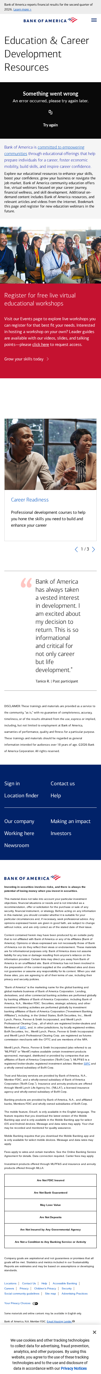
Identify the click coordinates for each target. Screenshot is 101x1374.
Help (56, 795)
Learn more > (22, 9)
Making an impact (70, 821)
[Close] (94, 1332)
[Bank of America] (50, 20)
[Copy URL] (50, 112)
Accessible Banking (65, 1283)
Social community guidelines (21, 1293)
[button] (94, 20)
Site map (50, 1293)
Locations (10, 1283)
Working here (19, 833)
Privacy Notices (74, 1368)
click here (40, 344)
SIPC (23, 1027)
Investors (61, 833)
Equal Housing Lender (59, 1321)
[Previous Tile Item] (76, 549)
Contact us (63, 783)
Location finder (21, 795)
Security (67, 1288)
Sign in (12, 783)
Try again (50, 125)
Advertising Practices (75, 1293)
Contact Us (29, 1283)
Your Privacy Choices (17, 1303)
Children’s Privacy (45, 1288)
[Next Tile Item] (93, 549)
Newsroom (16, 845)
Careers (9, 1288)
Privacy (24, 1288)
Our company (19, 821)
